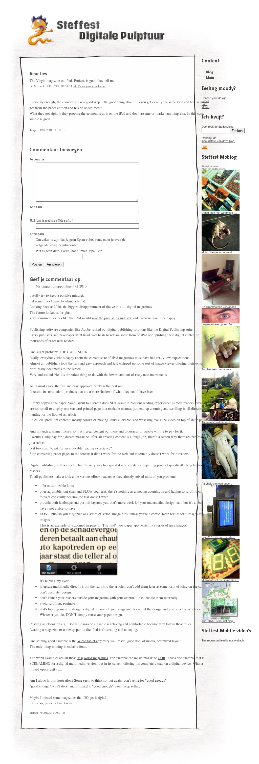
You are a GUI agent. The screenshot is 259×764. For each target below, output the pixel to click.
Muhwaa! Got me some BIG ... (220, 580)
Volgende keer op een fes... (218, 324)
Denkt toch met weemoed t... (219, 212)
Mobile (205, 107)
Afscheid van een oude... (217, 483)
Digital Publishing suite (175, 329)
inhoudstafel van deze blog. (218, 140)
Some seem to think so (90, 680)
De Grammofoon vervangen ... (220, 306)
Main (210, 77)
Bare (204, 104)
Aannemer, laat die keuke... (218, 422)
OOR (161, 657)
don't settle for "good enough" (145, 680)
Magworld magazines (92, 657)
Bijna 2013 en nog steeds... (218, 537)
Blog (209, 71)
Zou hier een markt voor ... (218, 369)
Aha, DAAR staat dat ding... (218, 621)
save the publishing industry (112, 318)
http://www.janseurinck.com (89, 86)
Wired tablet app (89, 640)
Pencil (205, 101)
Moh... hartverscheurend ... (218, 252)
